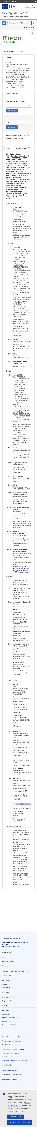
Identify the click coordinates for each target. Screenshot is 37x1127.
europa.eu (17, 1041)
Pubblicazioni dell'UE (8, 1025)
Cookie (4, 984)
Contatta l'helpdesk (8, 961)
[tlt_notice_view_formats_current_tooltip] (29, 148)
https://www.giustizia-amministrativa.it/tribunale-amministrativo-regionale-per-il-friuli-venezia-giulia (21, 569)
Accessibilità (6, 988)
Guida (4, 958)
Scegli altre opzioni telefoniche (11, 1053)
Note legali (5, 980)
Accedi (27, 7)
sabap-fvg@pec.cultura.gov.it (20, 220)
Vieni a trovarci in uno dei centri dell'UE (14, 1060)
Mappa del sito (7, 1001)
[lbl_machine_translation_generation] (28, 135)
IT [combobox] (8, 105)
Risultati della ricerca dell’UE (11, 1017)
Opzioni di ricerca (29, 27)
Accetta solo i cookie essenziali (19, 1122)
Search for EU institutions (10, 1070)
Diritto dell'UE (6, 1010)
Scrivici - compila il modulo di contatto (14, 1057)
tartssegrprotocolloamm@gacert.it (21, 761)
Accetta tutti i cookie (15, 1117)
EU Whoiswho (6, 1021)
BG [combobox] (8, 122)
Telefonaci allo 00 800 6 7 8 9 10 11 (13, 1050)
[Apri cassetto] (5, 35)
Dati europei (6, 1014)
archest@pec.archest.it (22, 805)
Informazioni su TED (8, 997)
